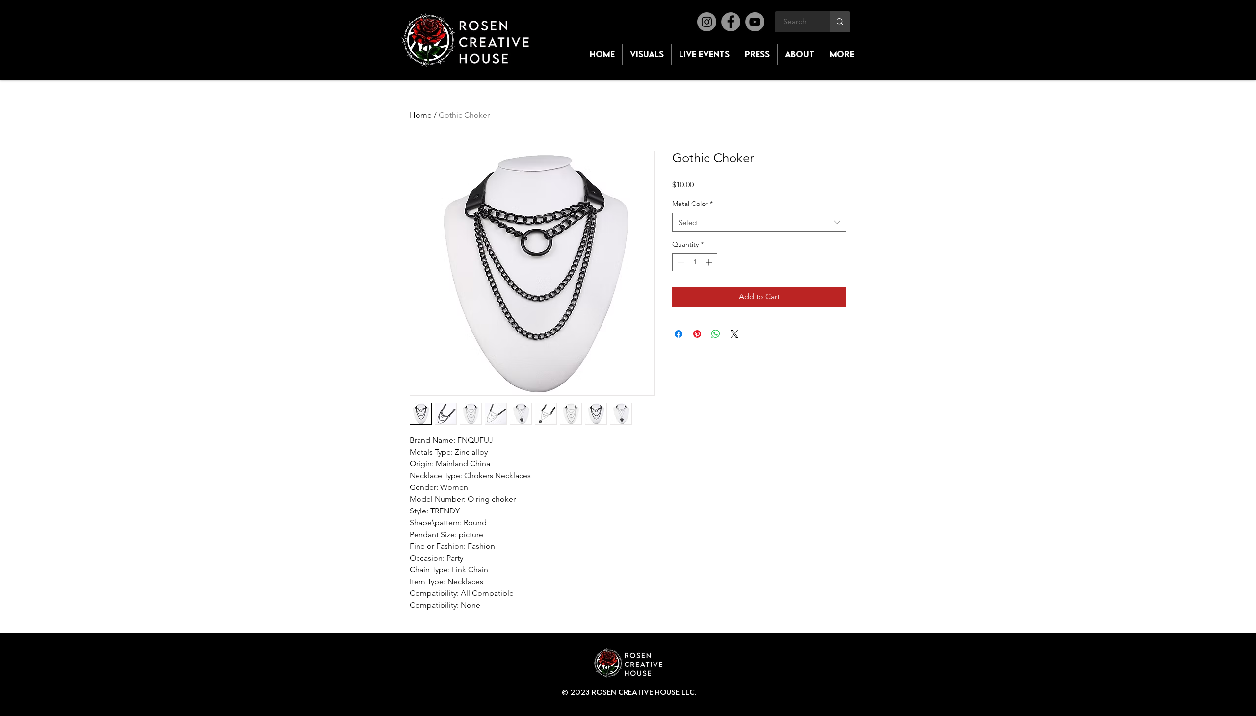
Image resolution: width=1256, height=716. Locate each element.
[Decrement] (680, 262)
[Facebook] (730, 21)
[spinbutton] (695, 262)
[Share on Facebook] (678, 334)
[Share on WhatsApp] (716, 334)
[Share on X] (734, 334)
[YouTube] (754, 21)
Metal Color (692, 203)
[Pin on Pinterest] (697, 334)
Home (421, 115)
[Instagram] (706, 21)
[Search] (840, 21)
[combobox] (759, 222)
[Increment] (710, 262)
